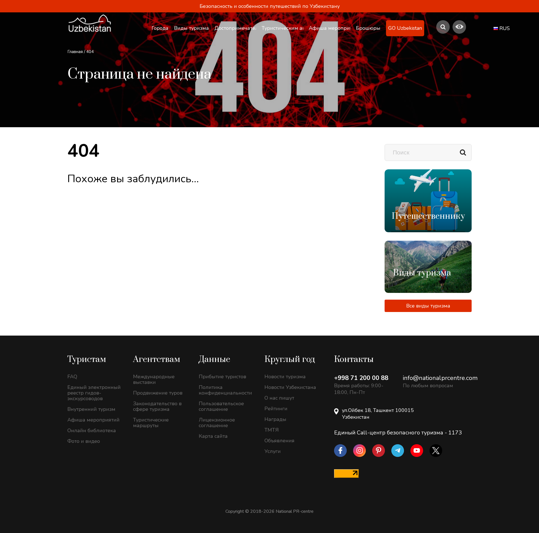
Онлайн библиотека (91, 430)
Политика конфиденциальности (225, 390)
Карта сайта (213, 436)
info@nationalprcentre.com (440, 378)
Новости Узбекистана (290, 387)
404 (90, 51)
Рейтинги (275, 408)
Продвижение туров (157, 393)
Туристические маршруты (151, 422)
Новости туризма (285, 376)
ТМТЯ (271, 430)
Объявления (279, 440)
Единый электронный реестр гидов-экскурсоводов (94, 392)
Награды (275, 419)
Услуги (272, 451)
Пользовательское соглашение (221, 406)
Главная (75, 51)
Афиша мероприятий (93, 420)
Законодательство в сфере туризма (157, 406)
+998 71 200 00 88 (361, 378)
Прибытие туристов (222, 376)
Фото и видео (83, 441)
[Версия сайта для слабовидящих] (459, 27)
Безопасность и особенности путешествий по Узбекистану (270, 6)
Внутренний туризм (91, 409)
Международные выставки (154, 379)
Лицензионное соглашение (217, 422)
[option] (428, 200)
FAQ (72, 376)
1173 (455, 432)
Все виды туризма (428, 305)
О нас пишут (279, 398)
